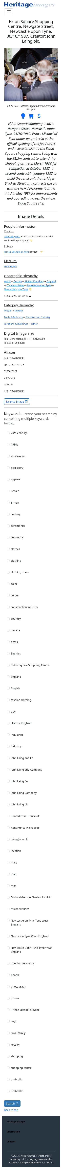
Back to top (11, 1110)
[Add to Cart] (31, 115)
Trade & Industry (13, 317)
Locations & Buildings (16, 323)
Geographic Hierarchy (21, 276)
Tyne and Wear (15, 285)
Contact (11, 1141)
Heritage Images (16, 1121)
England (51, 281)
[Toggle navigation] (8, 11)
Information (13, 1131)
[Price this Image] (39, 115)
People (7, 310)
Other (34, 323)
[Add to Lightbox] (23, 115)
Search (10, 1103)
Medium (10, 261)
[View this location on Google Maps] (30, 289)
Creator (9, 231)
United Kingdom (33, 281)
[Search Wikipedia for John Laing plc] (31, 240)
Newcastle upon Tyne (39, 285)
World (7, 281)
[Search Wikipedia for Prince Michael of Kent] (41, 251)
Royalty (18, 310)
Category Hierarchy (19, 305)
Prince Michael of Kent (16, 251)
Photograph (10, 266)
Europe (17, 281)
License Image (15, 401)
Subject (8, 246)
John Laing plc (12, 236)
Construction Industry (37, 317)
